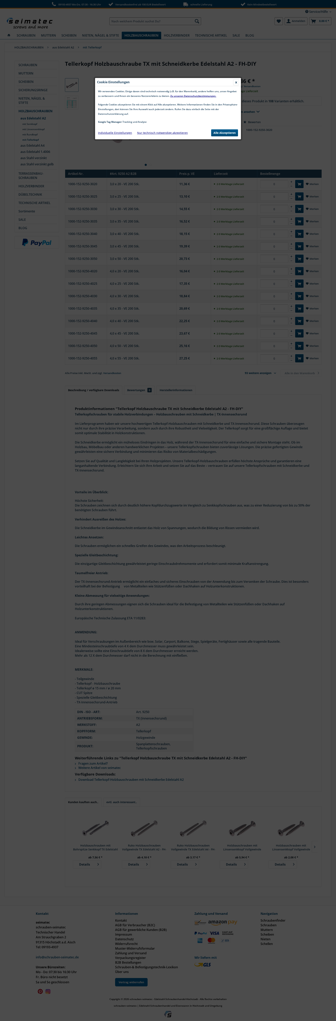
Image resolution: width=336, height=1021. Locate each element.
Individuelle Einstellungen (115, 133)
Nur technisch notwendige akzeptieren (162, 133)
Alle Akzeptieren (225, 133)
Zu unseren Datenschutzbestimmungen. (193, 96)
